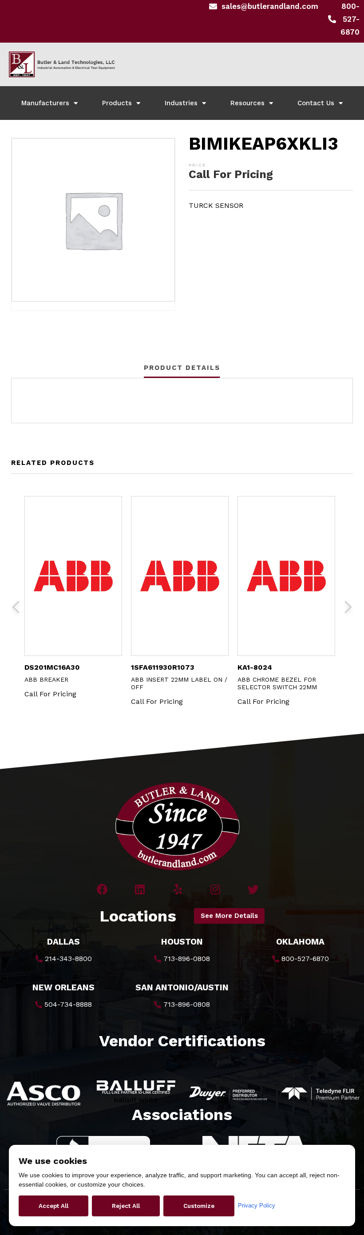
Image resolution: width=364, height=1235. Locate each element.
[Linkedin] (140, 889)
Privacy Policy (256, 1205)
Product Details (182, 368)
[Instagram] (215, 889)
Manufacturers (45, 103)
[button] (229, 916)
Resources (247, 103)
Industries (181, 103)
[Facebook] (102, 889)
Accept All (53, 1206)
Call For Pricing (231, 174)
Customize (198, 1206)
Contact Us (315, 103)
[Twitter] (253, 889)
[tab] (182, 368)
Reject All (126, 1206)
